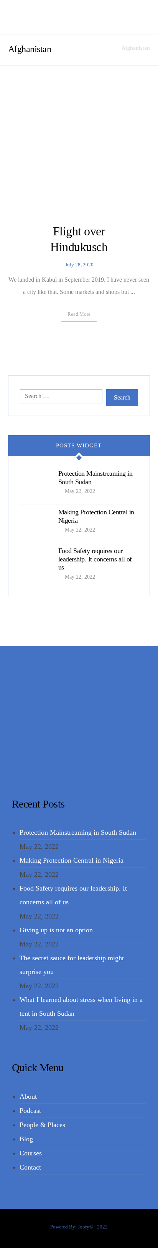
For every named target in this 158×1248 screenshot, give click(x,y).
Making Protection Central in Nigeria (71, 860)
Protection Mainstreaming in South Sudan (78, 832)
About (28, 1096)
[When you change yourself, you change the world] (27, 17)
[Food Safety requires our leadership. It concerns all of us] (35, 562)
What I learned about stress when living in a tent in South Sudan (81, 1006)
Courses (31, 1153)
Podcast (30, 1110)
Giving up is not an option (56, 930)
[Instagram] (81, 764)
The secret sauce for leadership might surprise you (72, 965)
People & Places (42, 1125)
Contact (30, 1167)
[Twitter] (70, 764)
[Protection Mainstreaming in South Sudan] (35, 485)
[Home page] (106, 48)
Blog (26, 1139)
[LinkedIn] (75, 764)
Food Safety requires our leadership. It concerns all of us (95, 559)
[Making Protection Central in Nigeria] (35, 523)
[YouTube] (87, 764)
